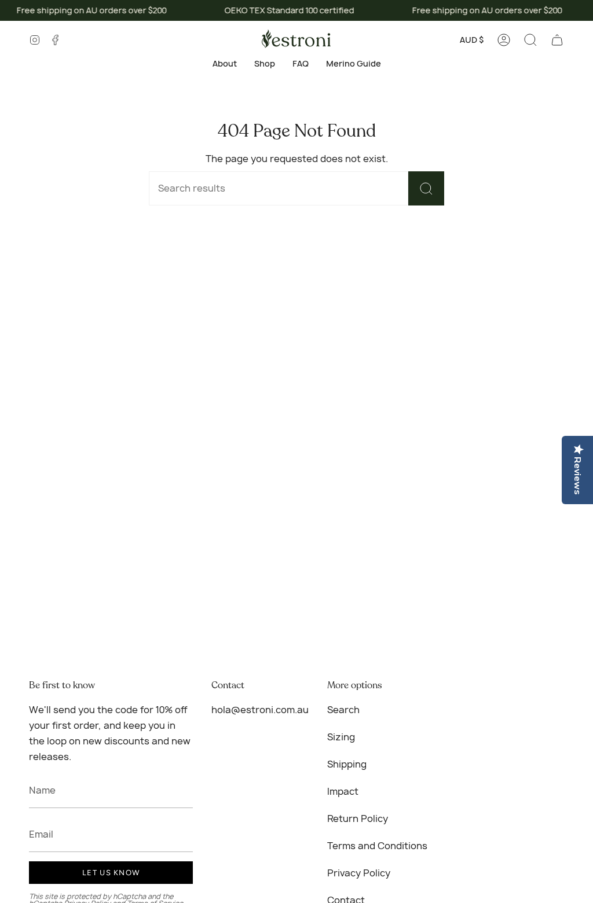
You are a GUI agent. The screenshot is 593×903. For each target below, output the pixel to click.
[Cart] (557, 40)
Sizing (341, 737)
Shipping (347, 764)
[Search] (426, 188)
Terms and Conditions (377, 845)
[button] (530, 40)
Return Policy (357, 818)
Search (343, 709)
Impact (342, 791)
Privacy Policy (358, 873)
